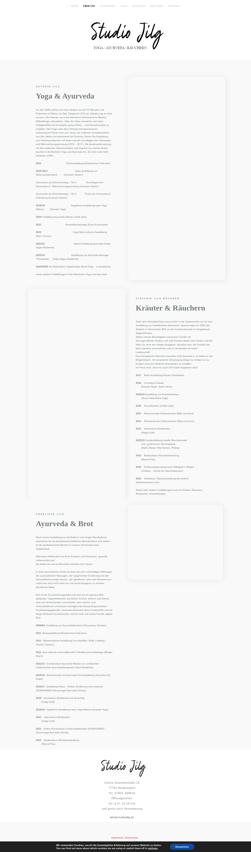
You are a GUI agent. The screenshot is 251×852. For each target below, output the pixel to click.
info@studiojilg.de (122, 817)
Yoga (123, 6)
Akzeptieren (182, 846)
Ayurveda (138, 6)
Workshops (108, 6)
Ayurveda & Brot (64, 523)
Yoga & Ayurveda (65, 96)
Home (75, 6)
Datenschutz (131, 837)
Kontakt (174, 6)
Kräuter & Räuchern (170, 308)
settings (153, 848)
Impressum (117, 837)
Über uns (89, 6)
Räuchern (157, 6)
